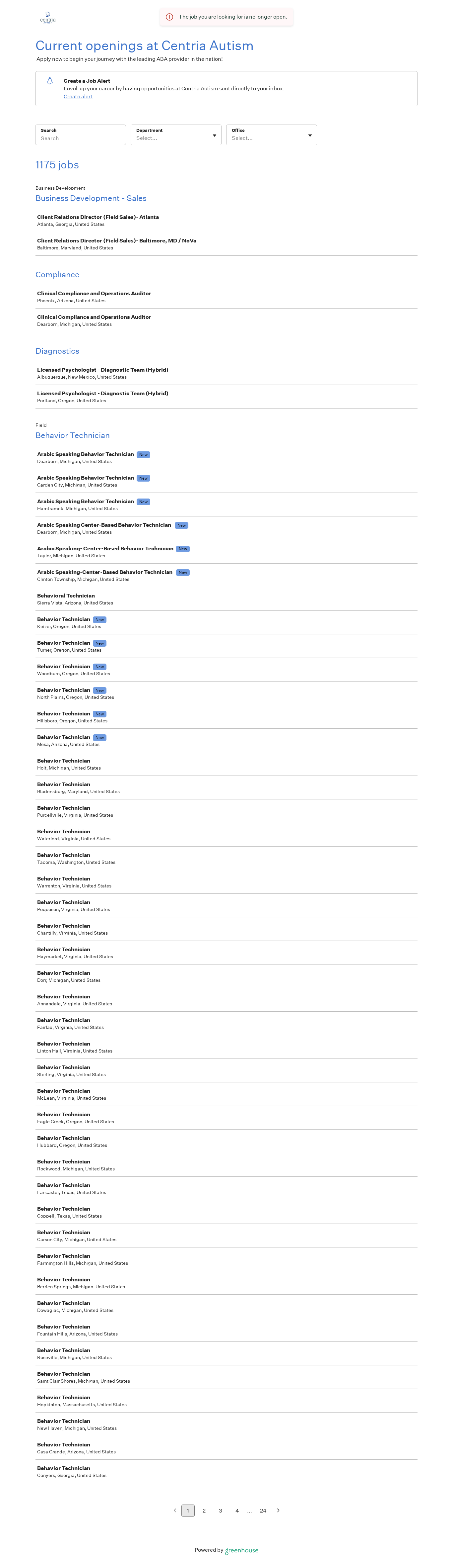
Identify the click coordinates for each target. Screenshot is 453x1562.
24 (263, 1511)
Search (48, 130)
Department (149, 130)
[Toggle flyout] (215, 135)
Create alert (78, 96)
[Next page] (278, 1511)
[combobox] (136, 138)
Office (238, 130)
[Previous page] (175, 1511)
